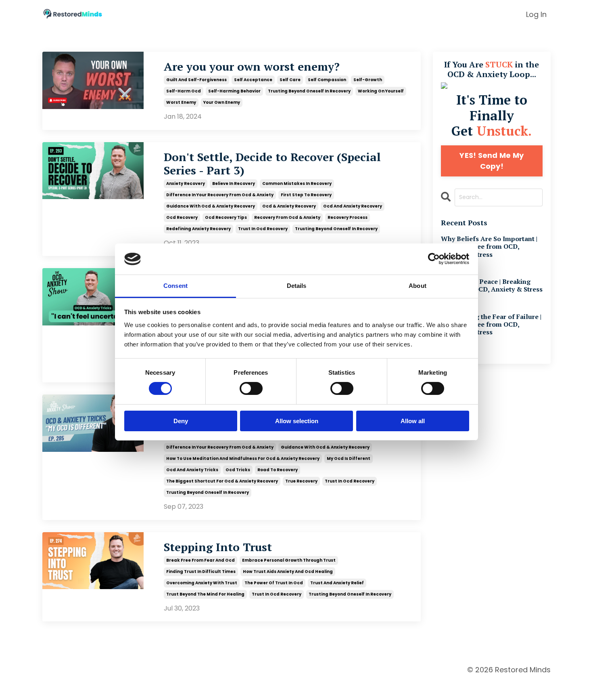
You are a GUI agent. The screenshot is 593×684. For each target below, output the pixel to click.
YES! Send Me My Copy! (491, 160)
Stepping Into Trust (218, 547)
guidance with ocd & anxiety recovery (210, 206)
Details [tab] (297, 285)
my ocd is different (348, 458)
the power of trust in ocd (273, 583)
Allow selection (296, 421)
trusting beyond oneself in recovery (309, 91)
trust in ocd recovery (263, 229)
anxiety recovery (185, 183)
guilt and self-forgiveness (196, 80)
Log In (536, 14)
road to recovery (277, 470)
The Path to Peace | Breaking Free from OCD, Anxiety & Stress (492, 285)
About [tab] (417, 285)
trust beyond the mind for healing (205, 594)
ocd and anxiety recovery (352, 206)
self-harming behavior (234, 91)
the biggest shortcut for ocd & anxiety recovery (222, 481)
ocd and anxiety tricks (192, 470)
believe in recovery (233, 183)
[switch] (251, 388)
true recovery (301, 481)
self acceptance (253, 80)
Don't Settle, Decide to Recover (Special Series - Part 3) (272, 163)
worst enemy (181, 102)
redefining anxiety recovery (198, 229)
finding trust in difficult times (201, 572)
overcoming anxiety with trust (201, 583)
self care (290, 80)
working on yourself (381, 91)
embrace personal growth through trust (289, 560)
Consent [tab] (175, 285)
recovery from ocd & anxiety (287, 217)
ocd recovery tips (226, 217)
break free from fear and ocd (200, 560)
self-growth (367, 80)
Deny (180, 421)
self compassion (327, 80)
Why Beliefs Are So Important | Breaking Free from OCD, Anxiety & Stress (489, 246)
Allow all (413, 421)
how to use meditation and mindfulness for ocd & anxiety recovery (242, 458)
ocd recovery (182, 217)
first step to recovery (306, 195)
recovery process (347, 217)
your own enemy (221, 102)
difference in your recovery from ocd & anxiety (220, 195)
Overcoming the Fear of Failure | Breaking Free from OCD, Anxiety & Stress (491, 324)
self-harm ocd (183, 91)
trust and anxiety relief (337, 583)
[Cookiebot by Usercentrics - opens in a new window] (434, 259)
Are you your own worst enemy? (252, 66)
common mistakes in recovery (297, 183)
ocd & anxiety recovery (289, 206)
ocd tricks (238, 470)
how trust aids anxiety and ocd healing (288, 572)
